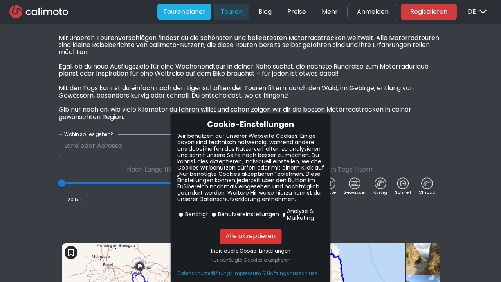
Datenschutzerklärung (203, 273)
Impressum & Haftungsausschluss (275, 273)
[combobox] (123, 145)
